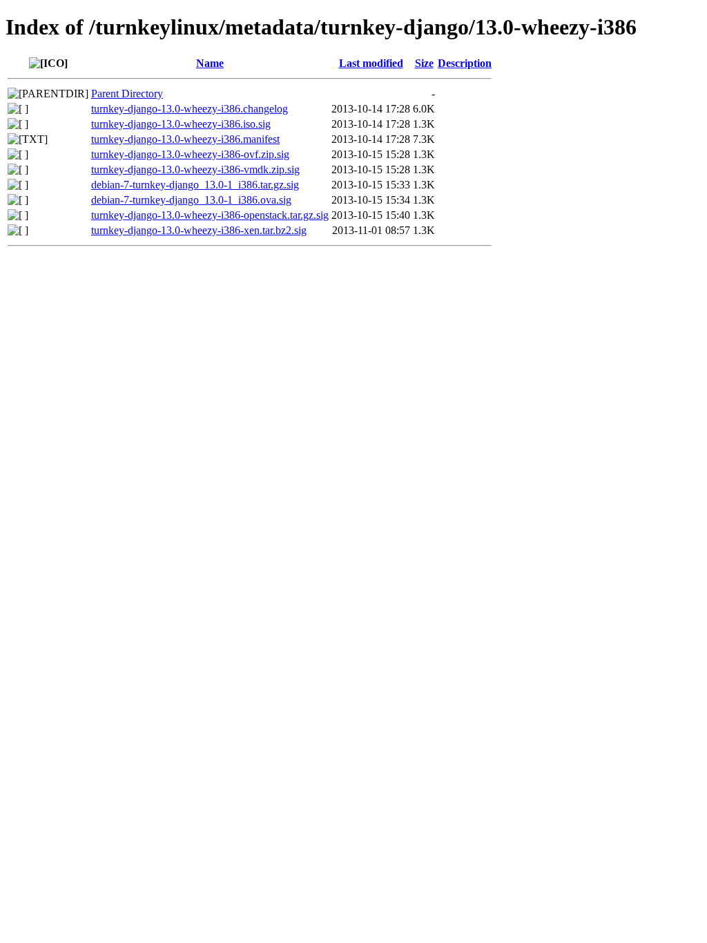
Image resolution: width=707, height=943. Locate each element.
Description (465, 63)
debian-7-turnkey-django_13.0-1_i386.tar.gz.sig (195, 185)
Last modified (371, 63)
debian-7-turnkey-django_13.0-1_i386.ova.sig (191, 200)
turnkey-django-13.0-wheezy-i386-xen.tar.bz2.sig (199, 230)
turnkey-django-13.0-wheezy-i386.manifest (185, 139)
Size (424, 63)
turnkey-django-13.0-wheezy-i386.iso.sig (181, 124)
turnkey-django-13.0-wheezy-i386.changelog (189, 109)
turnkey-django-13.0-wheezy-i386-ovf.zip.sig (190, 154)
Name (210, 63)
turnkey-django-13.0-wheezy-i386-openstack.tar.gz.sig (210, 215)
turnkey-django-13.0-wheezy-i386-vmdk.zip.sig (195, 169)
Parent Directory (127, 93)
